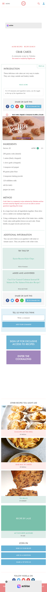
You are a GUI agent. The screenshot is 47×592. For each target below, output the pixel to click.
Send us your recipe (23, 548)
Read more (23, 85)
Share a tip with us (23, 562)
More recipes (17, 47)
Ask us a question (23, 555)
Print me (41, 66)
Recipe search (29, 47)
